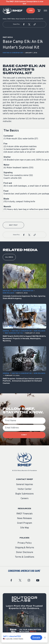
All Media (9, 257)
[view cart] (39, 10)
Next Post (13, 225)
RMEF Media (11, 19)
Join (30, 11)
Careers (24, 498)
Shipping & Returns (24, 547)
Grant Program (24, 523)
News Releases (24, 518)
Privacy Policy (25, 543)
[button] (24, 24)
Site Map (24, 527)
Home (4, 19)
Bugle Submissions (24, 494)
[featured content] (24, 615)
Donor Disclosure (24, 552)
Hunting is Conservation (13, 53)
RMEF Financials (24, 513)
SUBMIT (24, 435)
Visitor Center (25, 489)
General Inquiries (24, 484)
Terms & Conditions (24, 557)
